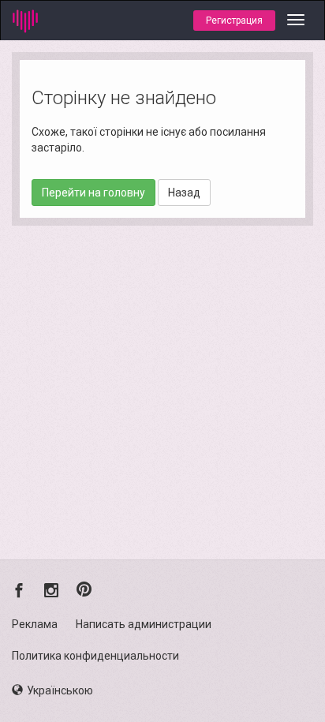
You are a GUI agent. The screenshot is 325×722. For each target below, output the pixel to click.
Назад (184, 192)
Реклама (35, 624)
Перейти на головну (93, 192)
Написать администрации (143, 624)
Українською (60, 690)
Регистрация (234, 20)
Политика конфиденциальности (95, 655)
